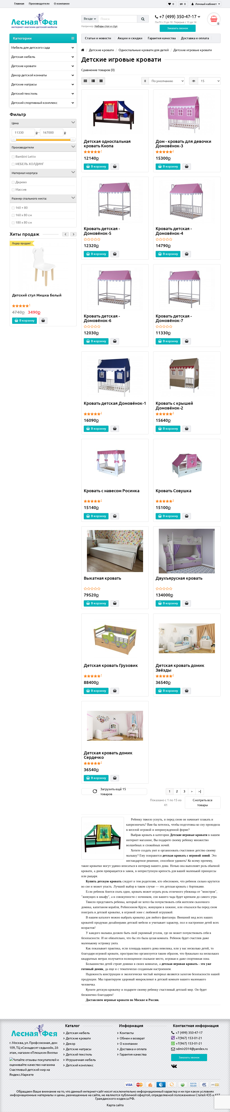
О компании (61, 3)
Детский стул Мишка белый (37, 295)
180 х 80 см (23, 222)
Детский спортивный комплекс (34, 102)
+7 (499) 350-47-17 (189, 1032)
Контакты (127, 1033)
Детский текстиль (24, 93)
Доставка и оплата (195, 38)
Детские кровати (23, 66)
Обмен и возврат (132, 1038)
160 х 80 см (23, 215)
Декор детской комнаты (29, 75)
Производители (39, 3)
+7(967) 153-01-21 (189, 1038)
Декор (70, 1043)
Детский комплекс (79, 1065)
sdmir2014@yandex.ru (192, 1049)
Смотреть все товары (202, 802)
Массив (21, 189)
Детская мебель (23, 57)
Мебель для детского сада (30, 47)
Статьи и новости (98, 38)
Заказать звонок (177, 28)
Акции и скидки (130, 38)
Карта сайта (115, 1105)
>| (199, 791)
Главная (19, 3)
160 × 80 (21, 207)
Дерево (21, 182)
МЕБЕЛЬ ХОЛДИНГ (29, 164)
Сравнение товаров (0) (98, 70)
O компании (128, 1043)
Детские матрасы (24, 84)
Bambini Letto (25, 156)
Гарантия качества (162, 38)
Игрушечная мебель (81, 1060)
